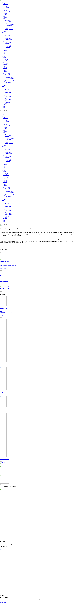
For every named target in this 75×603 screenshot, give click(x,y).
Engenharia (5, 50)
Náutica (4, 108)
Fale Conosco (5, 10)
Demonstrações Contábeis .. (9, 29)
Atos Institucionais (7, 20)
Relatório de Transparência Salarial (10, 26)
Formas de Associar (6, 15)
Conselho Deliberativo (6, 5)
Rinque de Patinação (8, 48)
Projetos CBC (7, 22)
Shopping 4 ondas (7, 94)
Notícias (3, 226)
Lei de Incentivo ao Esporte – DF (9, 24)
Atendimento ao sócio (8, 36)
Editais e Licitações (6, 12)
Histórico (4, 3)
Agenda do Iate (5, 9)
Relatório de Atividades (8, 25)
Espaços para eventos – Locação (7, 87)
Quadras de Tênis (7, 47)
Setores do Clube (5, 34)
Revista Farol (5, 62)
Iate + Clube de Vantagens (7, 11)
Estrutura (3, 32)
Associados (5, 13)
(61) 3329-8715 (5, 542)
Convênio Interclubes (6, 7)
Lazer (4, 41)
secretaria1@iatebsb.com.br (12, 542)
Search (1, 110)
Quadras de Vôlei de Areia (8, 46)
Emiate (4, 53)
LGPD (4, 18)
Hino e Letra (5, 6)
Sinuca (6, 49)
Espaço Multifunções (8, 38)
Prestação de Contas (8, 28)
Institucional (3, 65)
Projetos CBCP (7, 76)
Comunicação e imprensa (6, 30)
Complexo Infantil (7, 44)
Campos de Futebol (8, 42)
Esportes (4, 54)
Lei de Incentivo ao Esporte (9, 23)
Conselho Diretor (5, 58)
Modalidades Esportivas (8, 35)
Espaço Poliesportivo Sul (8, 39)
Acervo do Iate (5, 4)
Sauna (6, 101)
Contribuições (5, 14)
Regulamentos (5, 17)
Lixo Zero (4, 31)
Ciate (4, 52)
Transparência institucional (7, 19)
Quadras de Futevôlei (8, 45)
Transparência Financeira (6, 27)
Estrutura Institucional (8, 21)
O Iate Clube (3, 2)
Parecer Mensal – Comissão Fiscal (10, 83)
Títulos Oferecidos (6, 69)
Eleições (4, 16)
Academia (4, 105)
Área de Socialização (6, 37)
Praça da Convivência (8, 40)
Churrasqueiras (7, 43)
